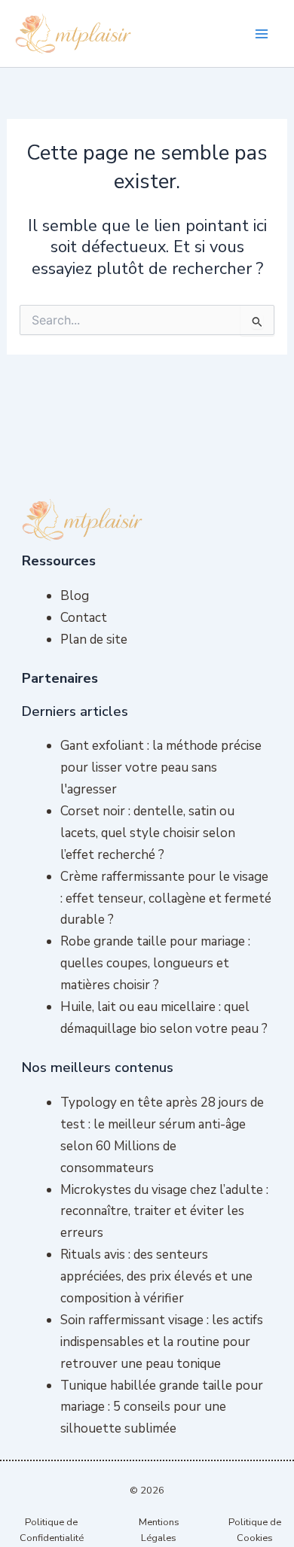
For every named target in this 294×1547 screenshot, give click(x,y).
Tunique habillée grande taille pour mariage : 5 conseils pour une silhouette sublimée (161, 1407)
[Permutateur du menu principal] (262, 34)
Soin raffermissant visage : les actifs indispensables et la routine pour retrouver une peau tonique (161, 1341)
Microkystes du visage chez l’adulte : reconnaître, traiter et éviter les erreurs (164, 1211)
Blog (74, 595)
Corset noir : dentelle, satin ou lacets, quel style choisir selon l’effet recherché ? (147, 832)
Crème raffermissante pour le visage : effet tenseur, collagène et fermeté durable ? (165, 898)
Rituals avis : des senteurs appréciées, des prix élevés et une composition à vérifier (156, 1276)
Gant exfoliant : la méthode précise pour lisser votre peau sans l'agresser (161, 767)
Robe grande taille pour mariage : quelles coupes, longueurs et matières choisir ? (155, 963)
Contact (83, 617)
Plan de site (93, 639)
